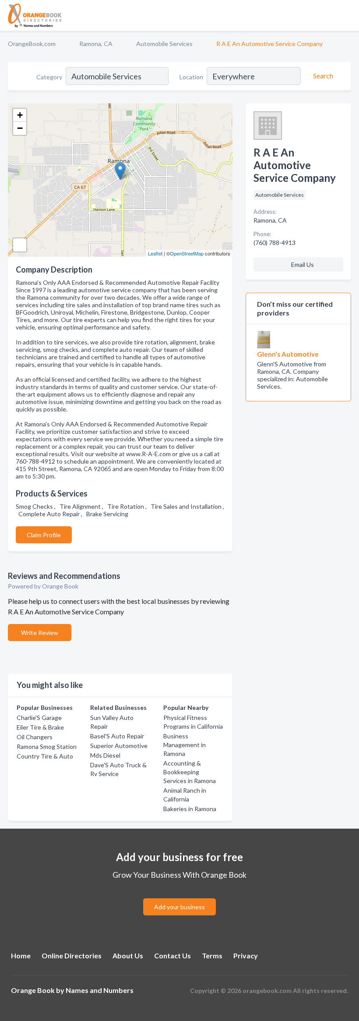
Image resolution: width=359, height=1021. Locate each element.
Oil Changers (35, 737)
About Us (128, 955)
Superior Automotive (119, 745)
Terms (212, 955)
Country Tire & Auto (45, 756)
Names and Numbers (100, 990)
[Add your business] (179, 896)
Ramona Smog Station (47, 746)
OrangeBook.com (32, 43)
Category (49, 77)
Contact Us (172, 955)
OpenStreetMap (187, 253)
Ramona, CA (96, 43)
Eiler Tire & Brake (40, 727)
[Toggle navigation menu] (347, 15)
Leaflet (155, 253)
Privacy (245, 955)
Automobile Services (164, 43)
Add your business (179, 907)
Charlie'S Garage (39, 717)
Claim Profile (44, 535)
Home (21, 955)
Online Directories (72, 955)
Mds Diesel (105, 755)
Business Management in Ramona (184, 744)
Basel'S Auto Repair (117, 736)
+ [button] (20, 115)
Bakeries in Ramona (189, 808)
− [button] (20, 128)
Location (191, 77)
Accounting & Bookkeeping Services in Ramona (189, 771)
